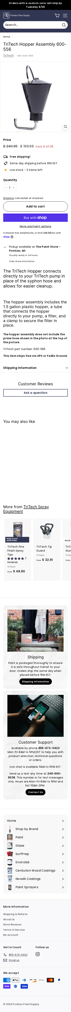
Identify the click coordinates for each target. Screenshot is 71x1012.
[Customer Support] (35, 716)
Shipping (8, 198)
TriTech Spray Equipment (26, 509)
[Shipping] (35, 631)
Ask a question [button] (35, 393)
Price (7, 140)
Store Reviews (12, 924)
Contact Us (35, 792)
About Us (9, 919)
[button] (16, 558)
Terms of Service (14, 930)
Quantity (10, 180)
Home (6, 36)
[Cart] (57, 15)
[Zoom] (65, 126)
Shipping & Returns (15, 914)
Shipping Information (35, 681)
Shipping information (20, 368)
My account (10, 935)
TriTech (8, 55)
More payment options (35, 226)
